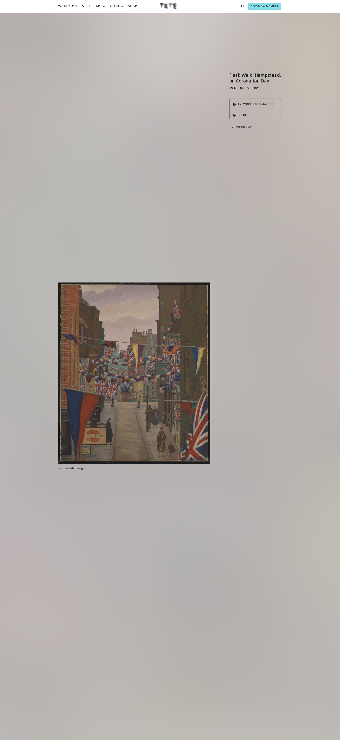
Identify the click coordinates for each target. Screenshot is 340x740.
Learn (115, 6)
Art (99, 6)
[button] (241, 6)
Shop (132, 6)
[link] (71, 468)
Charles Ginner (248, 88)
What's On (67, 6)
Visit (86, 6)
